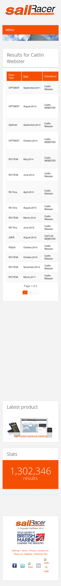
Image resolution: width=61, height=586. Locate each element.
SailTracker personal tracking (30, 436)
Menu (10, 30)
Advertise (38, 553)
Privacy (32, 550)
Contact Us (43, 550)
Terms (24, 550)
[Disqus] (30, 349)
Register (28, 553)
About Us (18, 553)
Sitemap (16, 550)
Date (25, 76)
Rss (45, 553)
